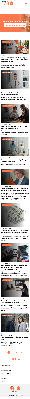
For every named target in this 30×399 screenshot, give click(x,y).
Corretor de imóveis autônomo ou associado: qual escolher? (12, 93)
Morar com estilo (5, 365)
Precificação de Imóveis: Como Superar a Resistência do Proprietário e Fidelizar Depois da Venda (14, 59)
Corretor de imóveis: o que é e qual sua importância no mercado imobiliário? (14, 189)
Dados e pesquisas (6, 373)
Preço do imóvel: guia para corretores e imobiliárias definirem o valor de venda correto (14, 232)
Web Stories (4, 378)
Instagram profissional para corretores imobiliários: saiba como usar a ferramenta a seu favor (14, 267)
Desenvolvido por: (11, 395)
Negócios (3, 376)
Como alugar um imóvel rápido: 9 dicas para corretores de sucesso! (14, 301)
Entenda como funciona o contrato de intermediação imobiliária (14, 127)
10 (21, 352)
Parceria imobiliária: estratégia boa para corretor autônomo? (14, 160)
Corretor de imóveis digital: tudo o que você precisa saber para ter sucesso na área (14, 337)
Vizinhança (4, 368)
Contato (3, 381)
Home (4, 10)
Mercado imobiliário (6, 370)
